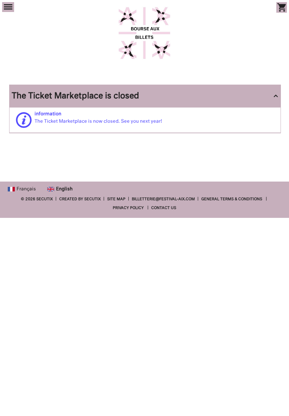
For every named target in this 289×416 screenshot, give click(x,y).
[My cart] (281, 7)
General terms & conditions (231, 199)
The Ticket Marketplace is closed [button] (75, 96)
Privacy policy (128, 208)
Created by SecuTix (80, 199)
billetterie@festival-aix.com (163, 199)
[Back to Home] (144, 33)
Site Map (116, 199)
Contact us (163, 208)
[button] (8, 7)
